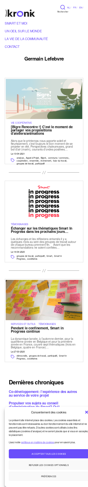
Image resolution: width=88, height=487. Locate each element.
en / (81, 7)
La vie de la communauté (26, 39)
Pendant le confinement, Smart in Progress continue (37, 329)
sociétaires (32, 258)
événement (46, 160)
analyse (20, 157)
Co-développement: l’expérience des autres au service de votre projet (43, 393)
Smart (49, 255)
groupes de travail (25, 163)
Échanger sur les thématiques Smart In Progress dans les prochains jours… (41, 230)
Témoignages (19, 224)
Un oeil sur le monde (23, 31)
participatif (40, 163)
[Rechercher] (62, 7)
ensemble (34, 160)
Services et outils (23, 323)
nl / (69, 7)
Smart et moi (16, 24)
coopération (22, 160)
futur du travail (59, 160)
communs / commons (58, 157)
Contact (12, 47)
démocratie (22, 355)
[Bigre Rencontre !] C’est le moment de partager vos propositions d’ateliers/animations (42, 130)
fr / (75, 7)
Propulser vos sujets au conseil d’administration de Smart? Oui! (34, 405)
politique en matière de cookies (37, 442)
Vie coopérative (21, 122)
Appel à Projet (32, 157)
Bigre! (43, 157)
